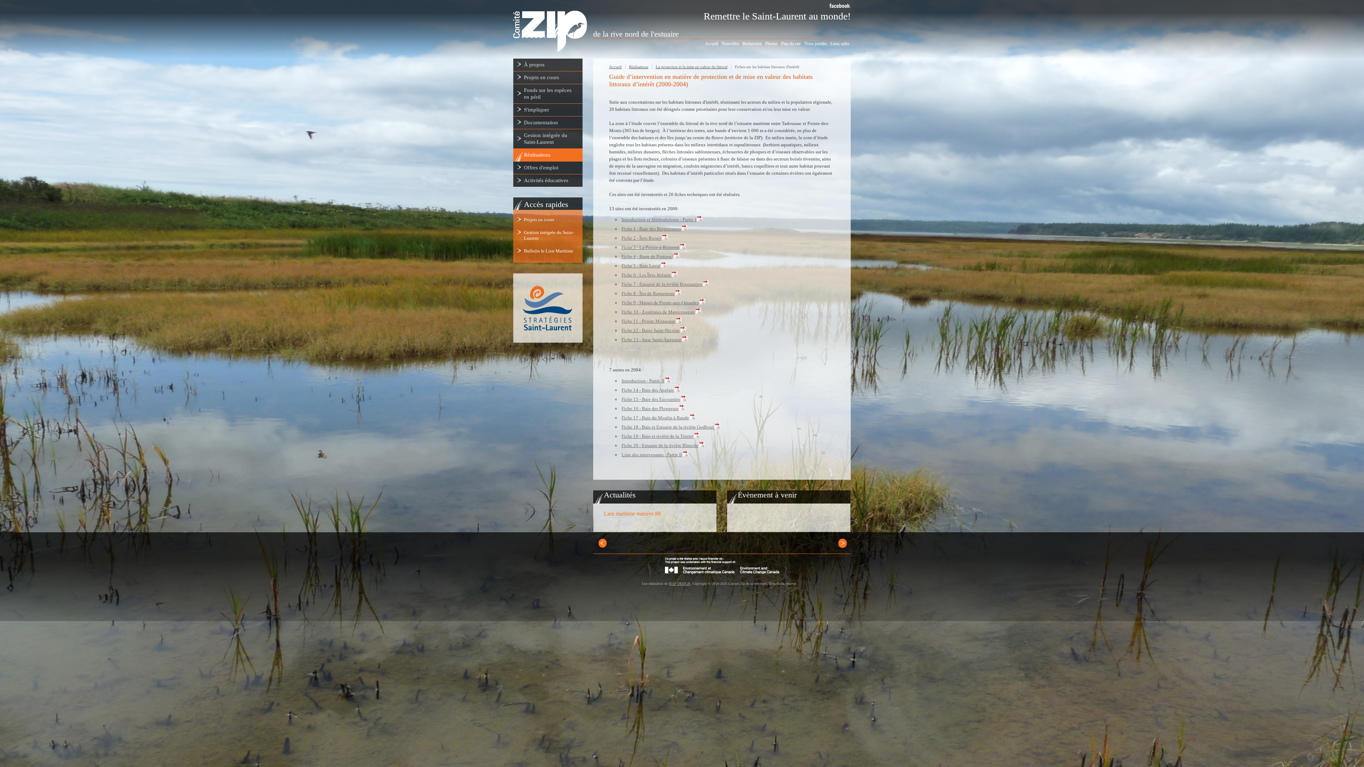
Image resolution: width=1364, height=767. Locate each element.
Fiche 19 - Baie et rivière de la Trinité (657, 436)
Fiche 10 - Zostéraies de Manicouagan (658, 312)
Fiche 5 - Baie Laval (641, 265)
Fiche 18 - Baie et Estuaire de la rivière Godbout (668, 427)
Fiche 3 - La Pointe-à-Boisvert (650, 247)
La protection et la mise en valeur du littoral (691, 67)
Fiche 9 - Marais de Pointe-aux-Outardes (660, 302)
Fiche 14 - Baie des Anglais (648, 390)
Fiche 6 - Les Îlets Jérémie (646, 275)
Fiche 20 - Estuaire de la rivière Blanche (660, 445)
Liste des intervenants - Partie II (652, 454)
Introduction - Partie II (643, 381)
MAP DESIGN (679, 584)
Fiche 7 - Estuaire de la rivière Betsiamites (662, 284)
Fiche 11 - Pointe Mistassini (648, 321)
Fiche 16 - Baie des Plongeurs (650, 408)
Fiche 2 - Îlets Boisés (641, 238)
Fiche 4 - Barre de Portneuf (647, 256)
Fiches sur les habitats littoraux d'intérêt (767, 67)
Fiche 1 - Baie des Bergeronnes (651, 229)
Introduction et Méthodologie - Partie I (659, 219)
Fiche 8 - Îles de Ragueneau (648, 293)
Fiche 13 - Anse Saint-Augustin (651, 339)
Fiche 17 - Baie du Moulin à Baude (655, 417)
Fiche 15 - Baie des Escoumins (651, 399)
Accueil (615, 67)
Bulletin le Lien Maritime (548, 251)
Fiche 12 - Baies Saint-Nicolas (651, 330)
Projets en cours (539, 219)
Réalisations (638, 67)
